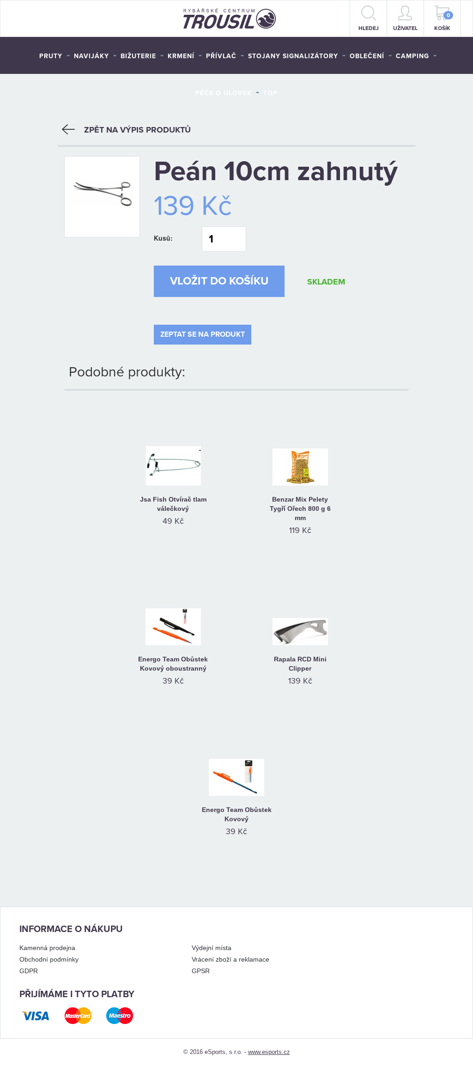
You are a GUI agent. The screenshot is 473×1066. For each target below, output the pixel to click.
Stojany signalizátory (293, 56)
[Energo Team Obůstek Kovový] (237, 756)
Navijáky (91, 56)
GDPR (28, 971)
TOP (270, 93)
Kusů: (163, 237)
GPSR (201, 971)
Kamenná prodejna (47, 947)
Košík (442, 21)
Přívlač (221, 56)
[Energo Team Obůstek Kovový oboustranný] (173, 606)
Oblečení (367, 56)
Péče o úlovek (223, 93)
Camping (412, 56)
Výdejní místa (211, 947)
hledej (368, 28)
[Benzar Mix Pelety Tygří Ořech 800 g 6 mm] (300, 446)
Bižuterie (138, 56)
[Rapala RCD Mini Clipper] (300, 606)
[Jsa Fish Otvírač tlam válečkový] (173, 446)
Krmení (181, 56)
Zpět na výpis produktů (137, 130)
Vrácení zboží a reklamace (230, 959)
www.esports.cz (269, 1051)
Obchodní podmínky (49, 959)
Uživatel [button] (405, 28)
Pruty (50, 56)
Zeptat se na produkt (202, 334)
